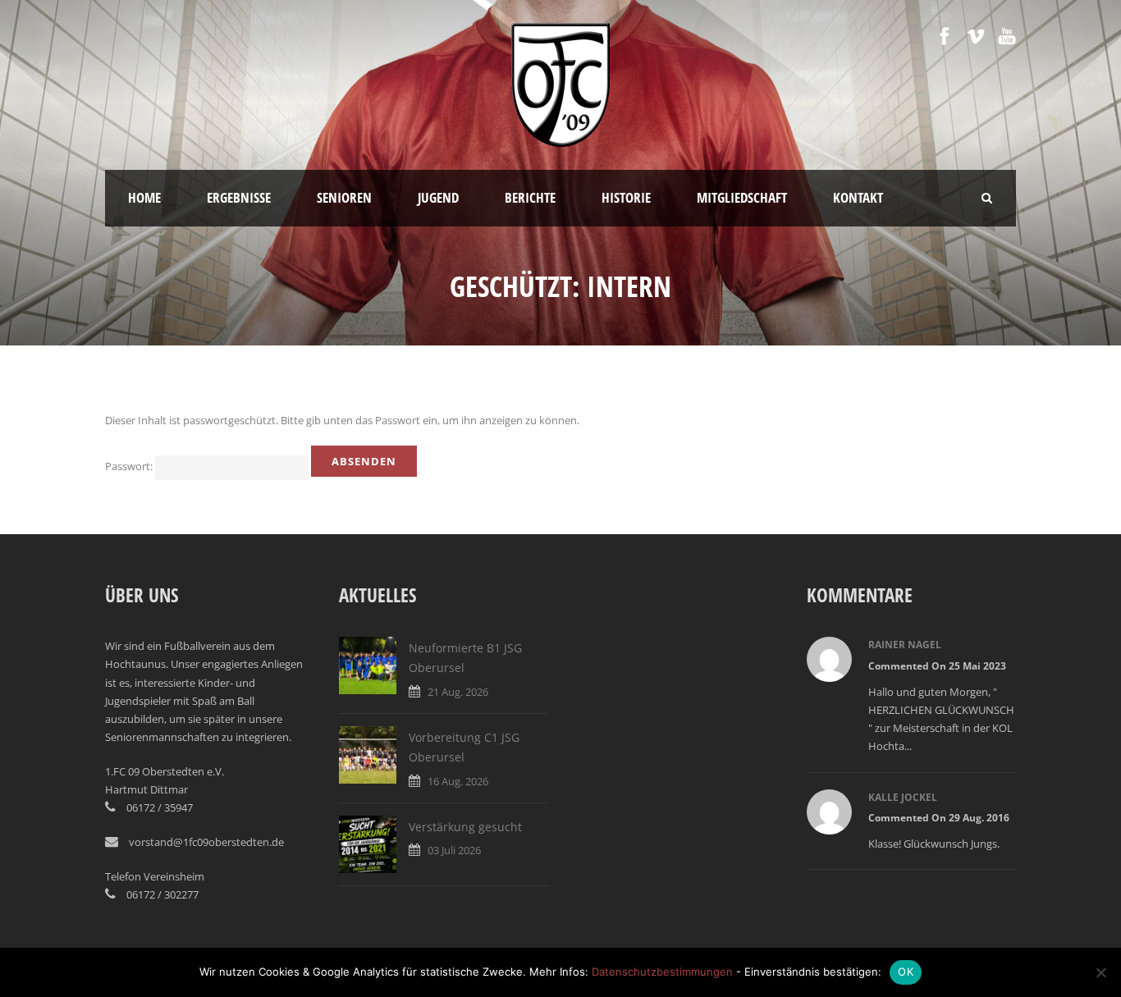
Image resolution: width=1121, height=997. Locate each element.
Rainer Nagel (904, 645)
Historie (626, 197)
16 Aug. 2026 (458, 781)
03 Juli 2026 (454, 850)
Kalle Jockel (902, 797)
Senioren (344, 197)
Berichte (530, 197)
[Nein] (1100, 972)
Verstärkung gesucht (465, 827)
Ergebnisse (239, 197)
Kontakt (858, 197)
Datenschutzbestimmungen (662, 971)
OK (905, 971)
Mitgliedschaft (742, 197)
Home (144, 197)
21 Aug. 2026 (458, 691)
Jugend (438, 197)
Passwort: (130, 466)
